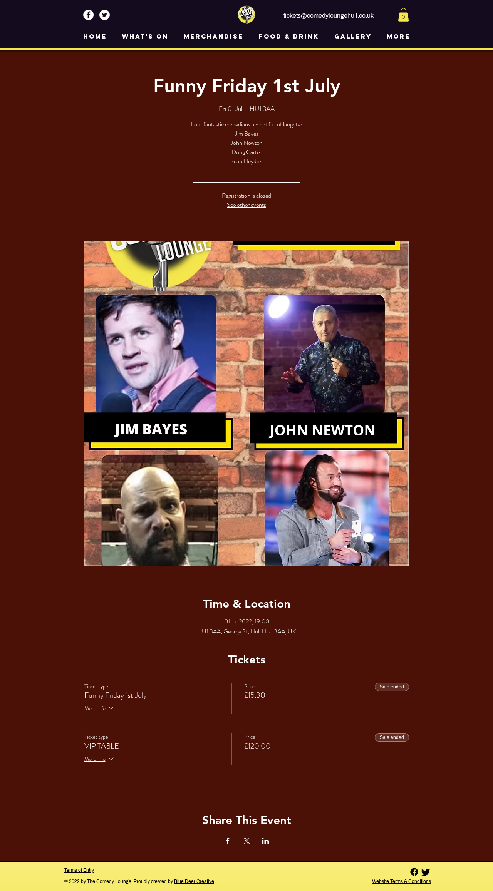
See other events (246, 204)
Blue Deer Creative (194, 881)
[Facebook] (414, 872)
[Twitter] (426, 872)
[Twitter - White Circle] (104, 15)
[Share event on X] (246, 841)
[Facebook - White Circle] (88, 15)
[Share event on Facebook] (227, 841)
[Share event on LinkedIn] (265, 841)
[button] (403, 15)
